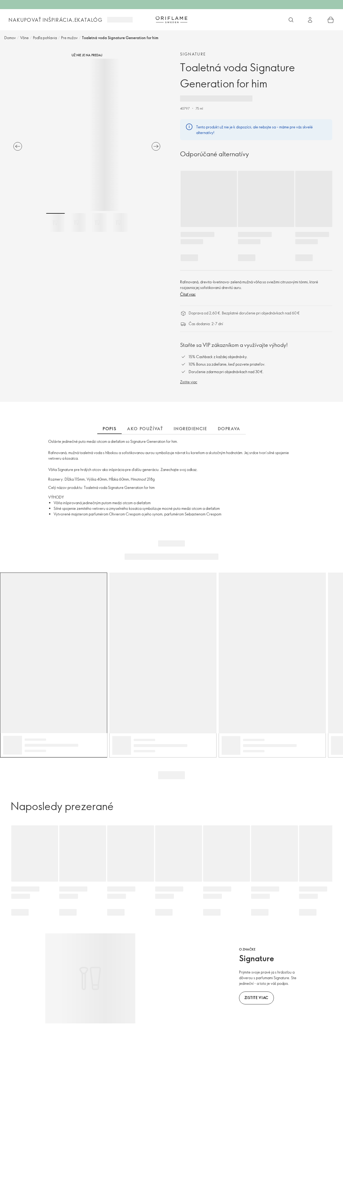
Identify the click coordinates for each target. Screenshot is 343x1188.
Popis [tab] (109, 429)
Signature (193, 54)
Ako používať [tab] (145, 429)
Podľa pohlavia (45, 37)
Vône (24, 37)
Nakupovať (25, 20)
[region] (87, 135)
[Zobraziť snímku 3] (97, 222)
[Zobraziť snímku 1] (55, 222)
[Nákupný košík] (330, 19)
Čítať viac (188, 294)
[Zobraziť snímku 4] (118, 222)
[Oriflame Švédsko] (171, 19)
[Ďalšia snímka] (156, 146)
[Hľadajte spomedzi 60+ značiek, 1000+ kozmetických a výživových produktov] (291, 20)
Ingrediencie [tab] (190, 429)
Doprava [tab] (229, 429)
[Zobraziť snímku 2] (76, 222)
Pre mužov (69, 37)
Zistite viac (188, 381)
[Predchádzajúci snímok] (17, 146)
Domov (10, 37)
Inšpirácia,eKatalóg (72, 20)
